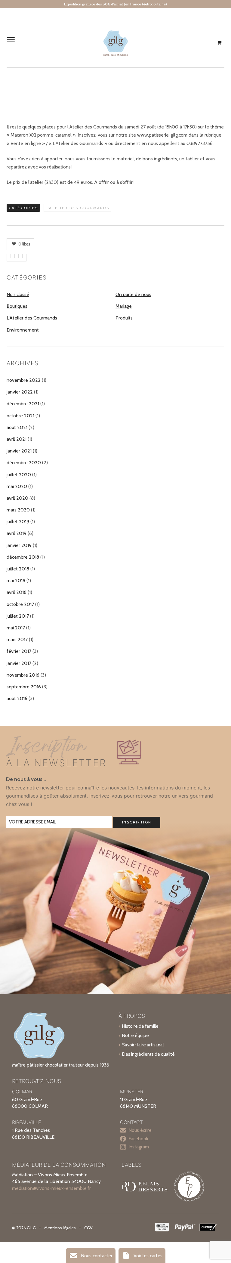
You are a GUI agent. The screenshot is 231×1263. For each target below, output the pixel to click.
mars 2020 (18, 510)
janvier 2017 (19, 663)
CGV (88, 1228)
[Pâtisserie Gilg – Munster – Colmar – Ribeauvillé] (115, 42)
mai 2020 (17, 486)
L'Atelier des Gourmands (77, 207)
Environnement (23, 330)
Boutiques (17, 306)
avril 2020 (17, 498)
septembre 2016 (24, 687)
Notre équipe (135, 1035)
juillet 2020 (19, 474)
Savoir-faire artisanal (143, 1045)
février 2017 (19, 651)
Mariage (124, 306)
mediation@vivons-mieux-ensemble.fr (51, 1188)
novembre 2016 (23, 675)
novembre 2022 (24, 380)
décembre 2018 (23, 557)
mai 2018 (16, 580)
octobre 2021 (20, 415)
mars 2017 (17, 639)
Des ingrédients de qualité (148, 1054)
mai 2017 (16, 628)
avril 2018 (16, 592)
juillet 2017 (18, 616)
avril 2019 (16, 533)
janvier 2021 (19, 451)
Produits (124, 318)
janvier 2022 (20, 392)
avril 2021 (16, 439)
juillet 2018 (18, 569)
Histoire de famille (140, 1026)
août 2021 (17, 427)
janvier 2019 (19, 545)
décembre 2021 (23, 403)
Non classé (18, 294)
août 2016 (17, 698)
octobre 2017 (20, 604)
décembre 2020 (24, 462)
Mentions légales (60, 1228)
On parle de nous (133, 294)
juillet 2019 (18, 521)
